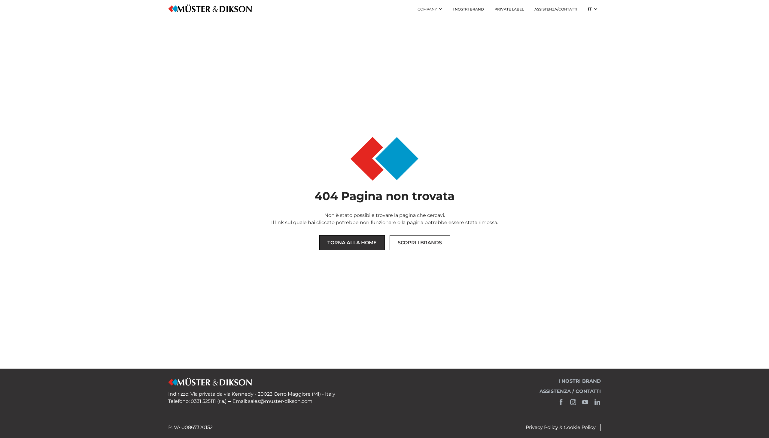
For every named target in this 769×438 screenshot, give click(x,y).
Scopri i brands (420, 242)
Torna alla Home (352, 242)
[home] (210, 9)
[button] (430, 9)
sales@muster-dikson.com (280, 401)
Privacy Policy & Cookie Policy (561, 427)
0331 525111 (203, 401)
